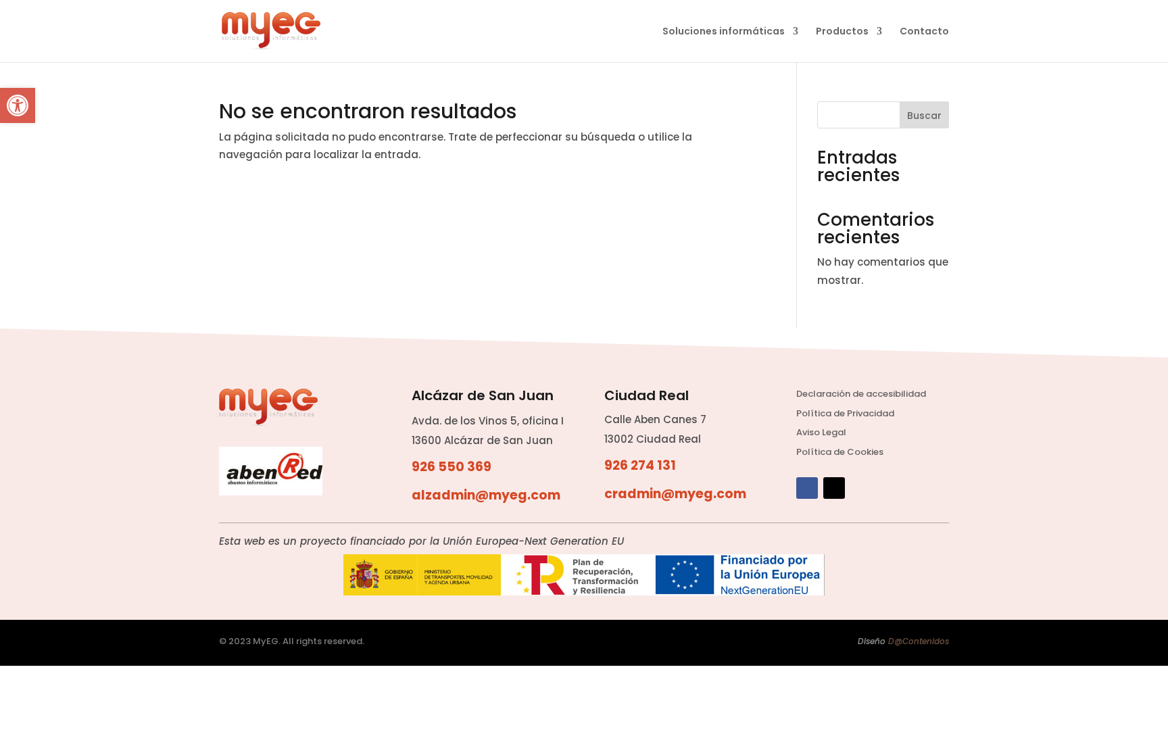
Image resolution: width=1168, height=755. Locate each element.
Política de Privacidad (845, 413)
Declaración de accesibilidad (861, 393)
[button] (17, 105)
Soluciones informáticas (723, 32)
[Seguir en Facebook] (807, 488)
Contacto (924, 32)
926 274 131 (640, 465)
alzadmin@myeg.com (486, 495)
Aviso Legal (821, 432)
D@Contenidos (918, 641)
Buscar (924, 115)
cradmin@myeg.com (675, 494)
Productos (842, 32)
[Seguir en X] (834, 488)
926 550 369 (451, 467)
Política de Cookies (839, 451)
